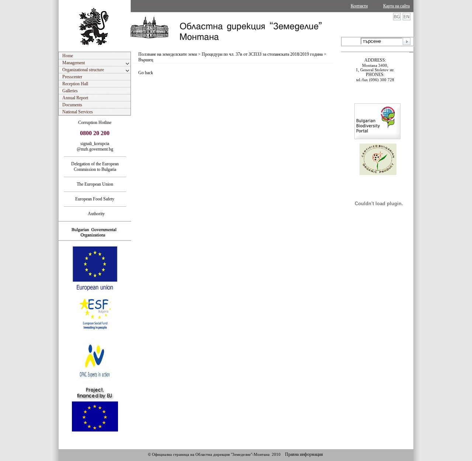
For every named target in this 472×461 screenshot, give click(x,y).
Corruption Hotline (94, 122)
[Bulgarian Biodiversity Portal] (377, 137)
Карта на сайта (396, 5)
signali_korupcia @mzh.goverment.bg (95, 146)
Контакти (359, 5)
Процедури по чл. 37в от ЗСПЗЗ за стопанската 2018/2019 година (262, 54)
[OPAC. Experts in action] (94, 383)
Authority (95, 213)
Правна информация (304, 454)
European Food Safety (94, 199)
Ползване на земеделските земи (167, 54)
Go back (145, 72)
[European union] (95, 290)
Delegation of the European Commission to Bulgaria (95, 166)
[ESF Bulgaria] (95, 336)
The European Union (95, 184)
